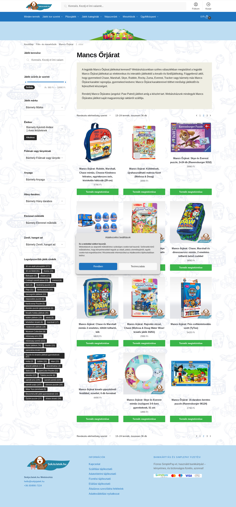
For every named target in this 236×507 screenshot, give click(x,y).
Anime (48, 271)
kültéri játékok (34, 317)
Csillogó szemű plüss (37, 280)
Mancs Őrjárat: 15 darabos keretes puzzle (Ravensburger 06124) (191, 401)
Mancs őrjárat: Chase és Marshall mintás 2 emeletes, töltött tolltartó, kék (98, 328)
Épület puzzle (34, 398)
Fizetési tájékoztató (100, 478)
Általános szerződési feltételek (106, 488)
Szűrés (29, 87)
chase (45, 276)
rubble (42, 361)
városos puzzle (54, 384)
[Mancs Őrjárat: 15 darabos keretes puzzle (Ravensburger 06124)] (191, 373)
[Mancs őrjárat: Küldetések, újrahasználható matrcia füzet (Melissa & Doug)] (144, 142)
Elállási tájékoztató (99, 483)
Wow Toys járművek (36, 389)
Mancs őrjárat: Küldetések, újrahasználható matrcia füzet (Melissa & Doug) (144, 172)
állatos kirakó (53, 398)
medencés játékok (36, 327)
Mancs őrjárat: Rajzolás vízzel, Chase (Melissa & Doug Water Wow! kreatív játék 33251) (144, 328)
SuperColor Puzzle (48, 371)
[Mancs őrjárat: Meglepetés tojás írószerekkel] (98, 222)
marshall (53, 322)
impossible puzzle (35, 299)
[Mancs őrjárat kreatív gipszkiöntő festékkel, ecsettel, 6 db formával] (98, 368)
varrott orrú (33, 380)
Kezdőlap (29, 44)
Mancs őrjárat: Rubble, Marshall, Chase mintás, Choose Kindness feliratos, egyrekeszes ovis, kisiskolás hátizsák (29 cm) (97, 174)
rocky (29, 361)
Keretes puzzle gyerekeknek (39, 308)
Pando (50, 345)
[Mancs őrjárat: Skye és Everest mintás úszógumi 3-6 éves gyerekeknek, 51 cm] (144, 373)
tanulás (31, 375)
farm (29, 285)
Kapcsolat (94, 464)
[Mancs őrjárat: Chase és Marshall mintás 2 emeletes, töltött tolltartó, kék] (98, 298)
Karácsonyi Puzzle (35, 303)
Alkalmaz (30, 137)
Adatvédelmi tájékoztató (102, 474)
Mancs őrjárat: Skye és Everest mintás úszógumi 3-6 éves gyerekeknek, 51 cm (144, 403)
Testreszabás (138, 266)
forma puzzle (45, 290)
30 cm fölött (33, 271)
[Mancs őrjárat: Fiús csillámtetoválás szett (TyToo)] (191, 298)
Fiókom (196, 8)
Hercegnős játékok (36, 294)
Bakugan (31, 276)
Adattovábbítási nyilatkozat (104, 493)
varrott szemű (52, 380)
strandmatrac (53, 366)
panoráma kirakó (35, 350)
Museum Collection (35, 331)
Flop (29, 290)
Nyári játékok (33, 345)
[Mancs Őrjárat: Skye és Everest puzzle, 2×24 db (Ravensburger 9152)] (191, 137)
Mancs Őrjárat (66, 44)
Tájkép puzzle (47, 375)
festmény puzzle (45, 285)
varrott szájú (33, 384)
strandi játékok (34, 366)
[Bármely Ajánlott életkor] (43, 127)
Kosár (208, 8)
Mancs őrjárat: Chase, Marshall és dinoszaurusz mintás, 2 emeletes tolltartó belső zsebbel (191, 252)
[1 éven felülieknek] (43, 130)
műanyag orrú (34, 336)
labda (50, 317)
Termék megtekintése (97, 192)
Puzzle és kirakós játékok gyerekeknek (42, 356)
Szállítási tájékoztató (100, 469)
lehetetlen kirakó (34, 322)
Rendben (98, 266)
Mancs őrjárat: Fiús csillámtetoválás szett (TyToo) (191, 326)
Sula (30, 371)
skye (55, 361)
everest (57, 280)
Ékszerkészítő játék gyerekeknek (42, 394)
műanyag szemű (35, 341)
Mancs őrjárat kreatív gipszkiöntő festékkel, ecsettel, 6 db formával (97, 391)
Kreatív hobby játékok (37, 313)
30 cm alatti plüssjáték (38, 266)
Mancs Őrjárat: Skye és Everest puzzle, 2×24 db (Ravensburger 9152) (191, 160)
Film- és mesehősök (46, 44)
